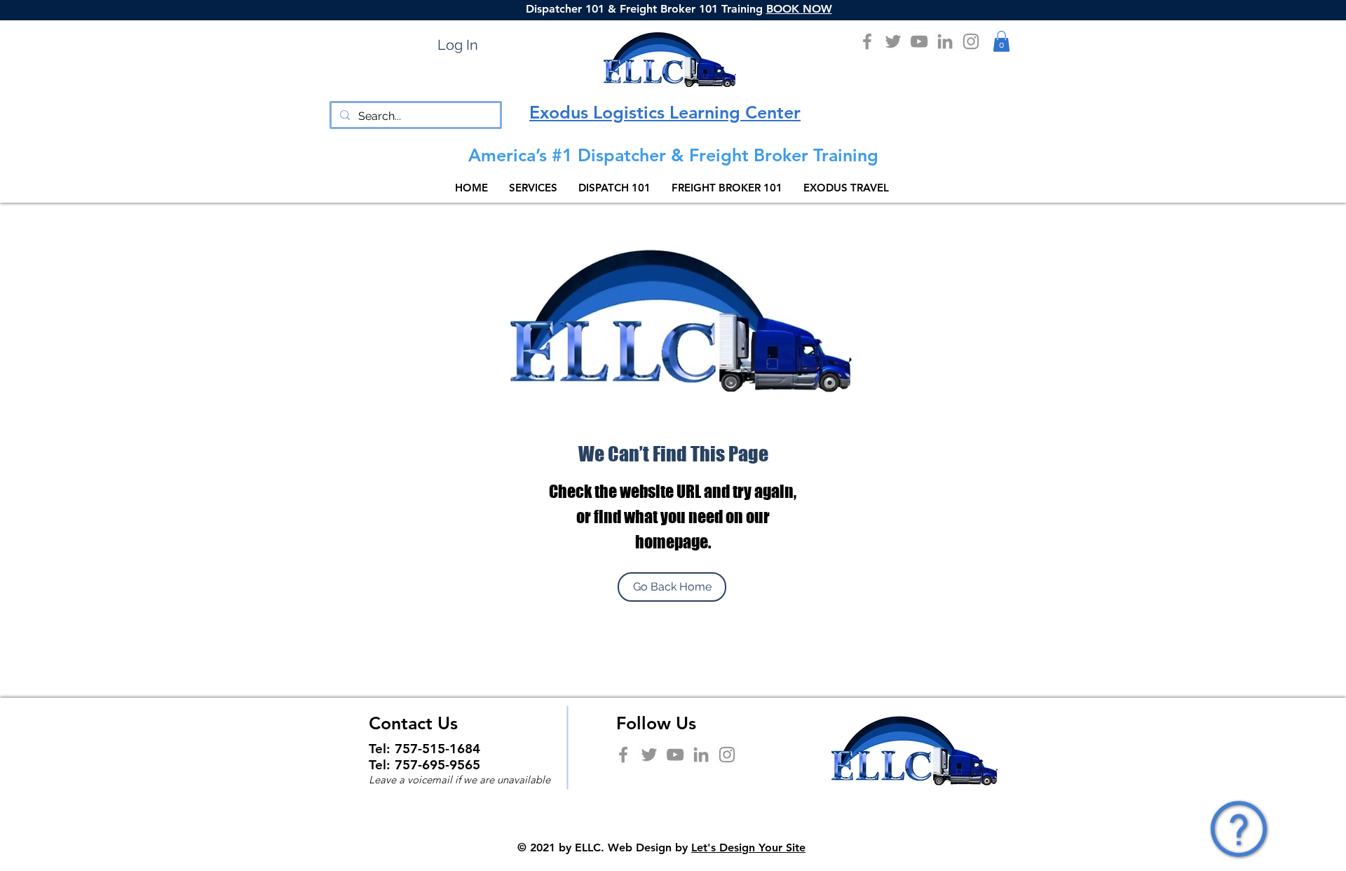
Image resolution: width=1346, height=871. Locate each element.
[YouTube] (919, 41)
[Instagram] (970, 41)
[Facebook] (867, 41)
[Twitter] (893, 41)
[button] (1001, 41)
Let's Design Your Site (748, 847)
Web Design (640, 847)
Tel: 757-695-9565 (424, 765)
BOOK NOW (799, 8)
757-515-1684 (437, 749)
